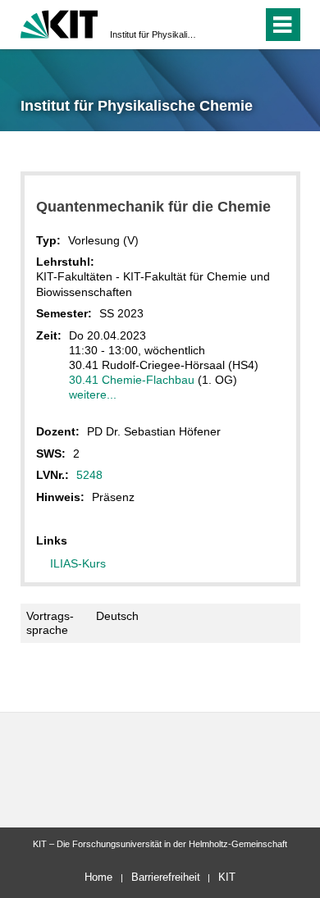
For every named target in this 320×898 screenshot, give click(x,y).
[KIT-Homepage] (59, 23)
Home (98, 877)
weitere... (93, 394)
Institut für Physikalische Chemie (155, 34)
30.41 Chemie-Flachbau (131, 379)
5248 (89, 474)
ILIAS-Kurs (78, 563)
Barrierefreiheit (165, 877)
